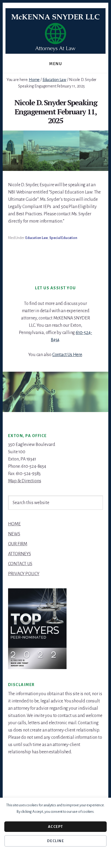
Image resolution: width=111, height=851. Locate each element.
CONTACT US (20, 563)
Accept (55, 827)
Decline (55, 841)
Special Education (63, 238)
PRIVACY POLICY (23, 573)
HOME (14, 524)
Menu (55, 64)
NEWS (14, 534)
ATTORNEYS (19, 553)
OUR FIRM (17, 543)
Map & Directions (24, 481)
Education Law (36, 238)
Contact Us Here (67, 354)
